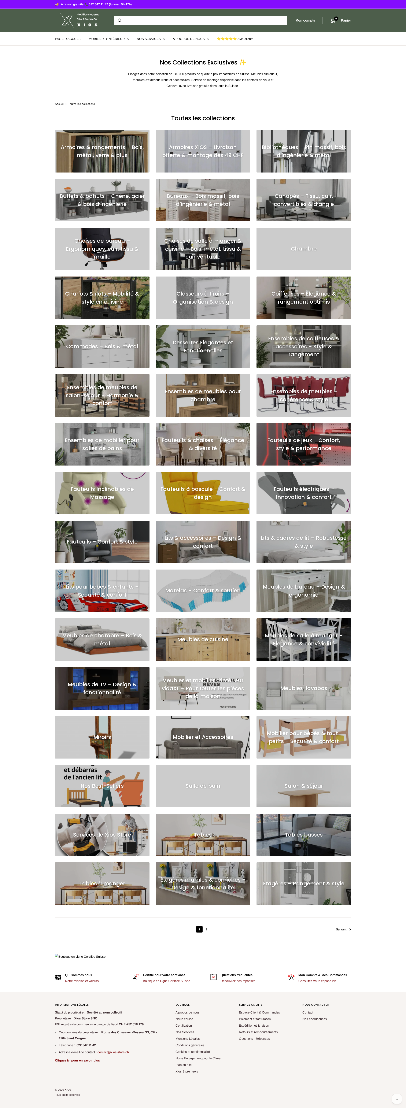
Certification (184, 1025)
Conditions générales (190, 1045)
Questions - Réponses (254, 1038)
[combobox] (200, 20)
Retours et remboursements (258, 1032)
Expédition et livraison (254, 1025)
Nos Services (185, 1032)
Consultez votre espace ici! (317, 981)
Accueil (59, 103)
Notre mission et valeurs (82, 981)
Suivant (341, 929)
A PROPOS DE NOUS (189, 39)
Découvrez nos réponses (238, 981)
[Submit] (119, 20)
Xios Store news (187, 1071)
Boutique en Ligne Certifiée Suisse (166, 981)
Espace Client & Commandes (259, 1012)
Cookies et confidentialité (193, 1051)
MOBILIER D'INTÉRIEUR (107, 39)
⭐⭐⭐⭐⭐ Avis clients (235, 39)
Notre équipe (184, 1019)
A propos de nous (188, 1012)
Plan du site (184, 1065)
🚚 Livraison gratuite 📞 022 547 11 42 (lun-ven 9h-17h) (93, 4)
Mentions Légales (188, 1038)
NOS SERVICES (149, 39)
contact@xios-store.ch (113, 1052)
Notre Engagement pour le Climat (198, 1058)
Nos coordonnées (314, 1019)
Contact (307, 1012)
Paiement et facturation (255, 1019)
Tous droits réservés (67, 1094)
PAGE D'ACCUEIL (68, 39)
